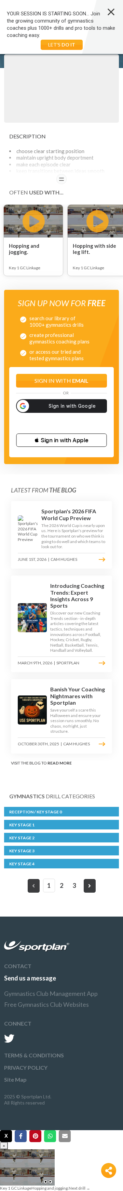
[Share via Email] (65, 1136)
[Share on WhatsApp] (50, 1136)
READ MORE (59, 763)
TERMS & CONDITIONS (34, 1055)
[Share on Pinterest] (35, 1136)
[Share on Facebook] (21, 1136)
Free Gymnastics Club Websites (46, 1004)
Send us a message (30, 978)
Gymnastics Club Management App (51, 993)
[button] (61, 440)
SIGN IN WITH (61, 380)
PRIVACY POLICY (25, 1067)
